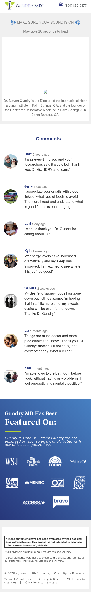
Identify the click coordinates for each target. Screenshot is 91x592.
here (78, 579)
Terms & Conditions (18, 579)
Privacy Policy (48, 579)
